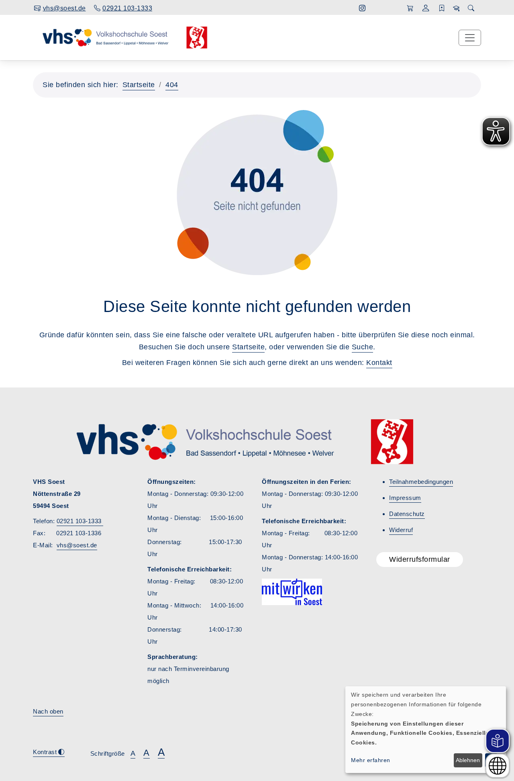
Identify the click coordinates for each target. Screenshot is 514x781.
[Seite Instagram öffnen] (362, 8)
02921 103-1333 (80, 521)
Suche (362, 347)
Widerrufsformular (419, 559)
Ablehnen (468, 760)
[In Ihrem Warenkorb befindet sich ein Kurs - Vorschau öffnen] (410, 8)
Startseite (138, 85)
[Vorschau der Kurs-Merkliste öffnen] (442, 8)
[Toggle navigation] (470, 38)
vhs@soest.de (77, 545)
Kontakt (379, 363)
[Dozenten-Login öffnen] (456, 8)
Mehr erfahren (370, 760)
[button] (426, 9)
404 (171, 85)
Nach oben (48, 711)
